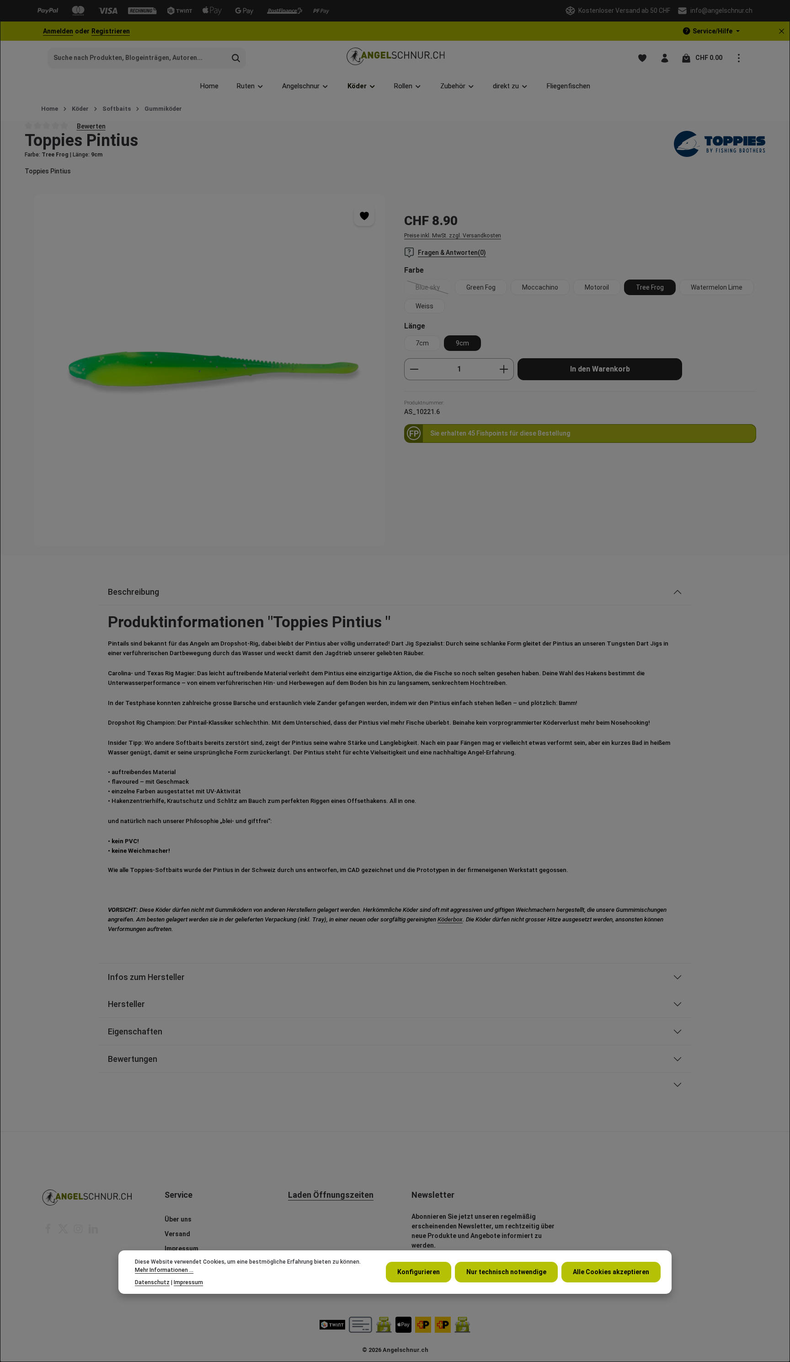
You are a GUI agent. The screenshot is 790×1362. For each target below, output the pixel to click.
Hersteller (126, 1004)
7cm (422, 343)
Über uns (178, 1219)
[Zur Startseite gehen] (395, 58)
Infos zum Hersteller (146, 977)
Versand (177, 1234)
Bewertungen (132, 1059)
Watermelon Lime (716, 287)
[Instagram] (79, 1231)
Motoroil (597, 287)
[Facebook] (48, 1231)
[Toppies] (719, 145)
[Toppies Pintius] (209, 370)
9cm (462, 343)
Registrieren (110, 31)
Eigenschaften (135, 1031)
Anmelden (58, 31)
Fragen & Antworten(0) (452, 252)
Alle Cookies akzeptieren (611, 1272)
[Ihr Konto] (664, 58)
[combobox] (137, 58)
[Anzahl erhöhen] (504, 369)
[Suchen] (236, 58)
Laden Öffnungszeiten (331, 1195)
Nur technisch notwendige (506, 1272)
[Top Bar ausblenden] (781, 31)
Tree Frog (650, 287)
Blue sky (433, 289)
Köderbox (450, 919)
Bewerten (91, 125)
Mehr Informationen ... (164, 1270)
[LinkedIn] (93, 1231)
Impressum (181, 1248)
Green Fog (481, 287)
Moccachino (540, 287)
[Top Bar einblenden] (738, 58)
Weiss (424, 306)
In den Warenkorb (600, 369)
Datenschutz (152, 1282)
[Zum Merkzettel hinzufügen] (364, 215)
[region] (210, 370)
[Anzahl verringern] (414, 369)
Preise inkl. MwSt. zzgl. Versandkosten (452, 235)
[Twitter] (63, 1231)
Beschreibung (133, 592)
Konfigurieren (418, 1272)
